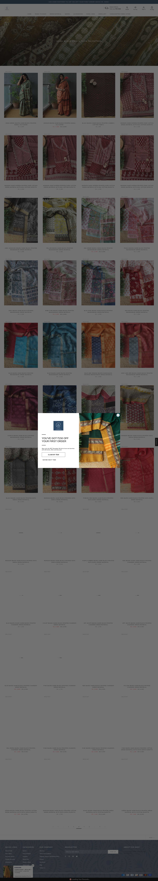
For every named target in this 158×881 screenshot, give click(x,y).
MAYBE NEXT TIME (49, 460)
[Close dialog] (118, 415)
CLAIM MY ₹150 (53, 454)
